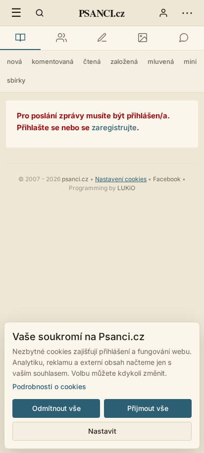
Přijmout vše (147, 408)
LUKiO (126, 188)
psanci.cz (75, 179)
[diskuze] (183, 38)
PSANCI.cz (101, 13)
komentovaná (52, 61)
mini (190, 61)
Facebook (167, 179)
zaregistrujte (114, 127)
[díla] (20, 38)
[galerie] (142, 38)
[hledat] (40, 13)
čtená (92, 61)
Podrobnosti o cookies (49, 386)
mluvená (161, 61)
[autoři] (61, 38)
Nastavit (102, 431)
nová (14, 61)
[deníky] (102, 38)
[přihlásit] (163, 13)
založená (124, 61)
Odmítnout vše (56, 408)
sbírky (16, 80)
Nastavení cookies (121, 179)
